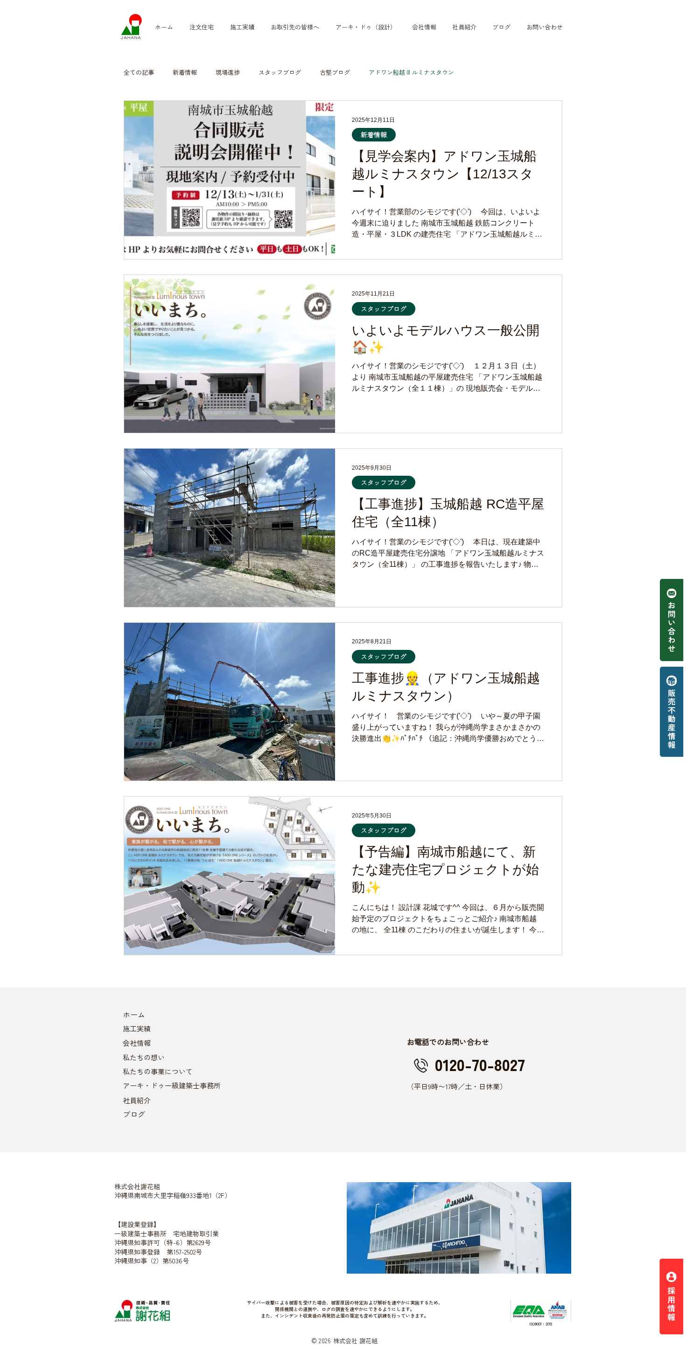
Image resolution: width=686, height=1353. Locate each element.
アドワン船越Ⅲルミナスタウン (411, 72)
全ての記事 (139, 72)
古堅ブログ (335, 72)
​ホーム (134, 1014)
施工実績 (137, 1028)
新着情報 (185, 72)
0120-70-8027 (480, 1064)
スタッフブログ (280, 72)
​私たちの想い (144, 1057)
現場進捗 (228, 72)
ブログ (134, 1114)
